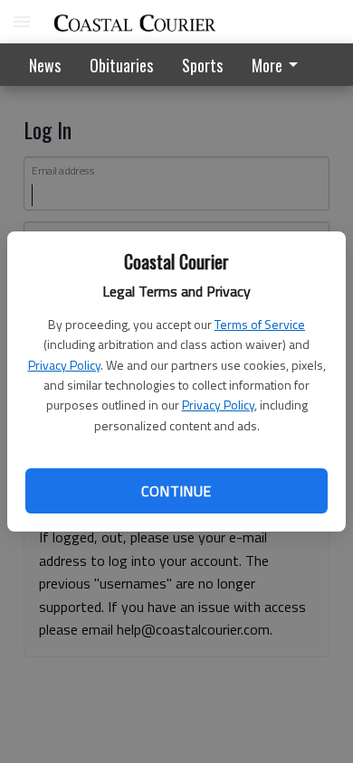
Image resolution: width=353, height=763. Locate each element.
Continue (176, 491)
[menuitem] (279, 64)
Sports (202, 65)
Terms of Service (260, 324)
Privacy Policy (64, 364)
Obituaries (121, 65)
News (45, 65)
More (267, 65)
